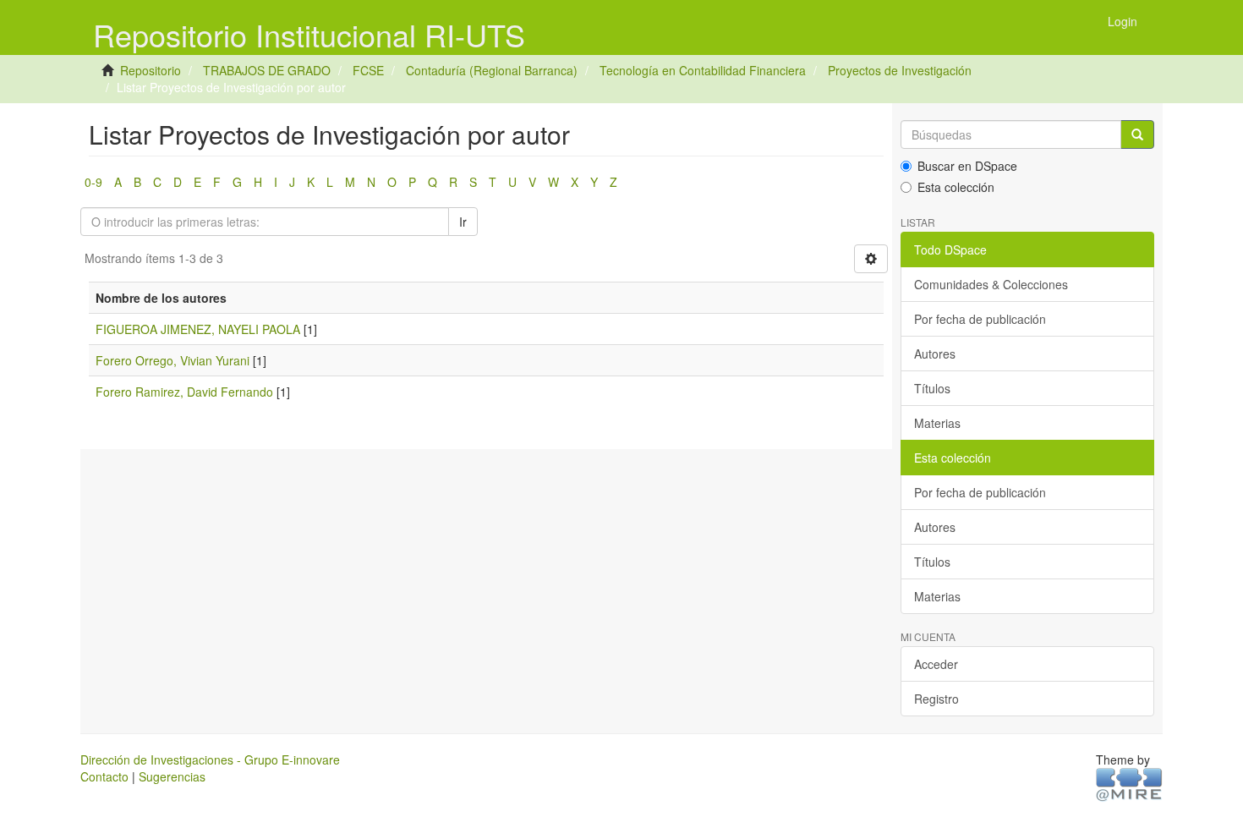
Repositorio (150, 70)
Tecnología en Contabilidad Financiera (703, 70)
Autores (935, 353)
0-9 (93, 181)
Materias (937, 422)
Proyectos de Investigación (900, 70)
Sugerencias (172, 776)
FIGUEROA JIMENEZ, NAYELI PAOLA (198, 329)
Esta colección (955, 186)
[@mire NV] (1129, 784)
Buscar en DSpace (967, 165)
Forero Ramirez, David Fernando (184, 391)
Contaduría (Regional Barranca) (492, 70)
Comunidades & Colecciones (991, 284)
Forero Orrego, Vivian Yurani (172, 360)
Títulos (932, 388)
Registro (936, 698)
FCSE (368, 70)
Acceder (936, 663)
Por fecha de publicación (980, 318)
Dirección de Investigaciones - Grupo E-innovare (210, 759)
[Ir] (1137, 134)
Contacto (104, 776)
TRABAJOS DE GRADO (267, 70)
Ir (463, 221)
